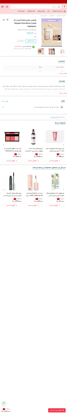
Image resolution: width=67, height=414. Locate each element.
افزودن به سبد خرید (56, 410)
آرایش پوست (43, 15)
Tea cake (20, 41)
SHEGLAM (30, 33)
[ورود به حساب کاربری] (7, 7)
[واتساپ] (3, 402)
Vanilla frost (31, 41)
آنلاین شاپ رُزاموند (61, 15)
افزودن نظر (5, 101)
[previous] (64, 144)
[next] (3, 144)
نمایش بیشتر (63, 73)
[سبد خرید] (2, 7)
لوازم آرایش (51, 15)
